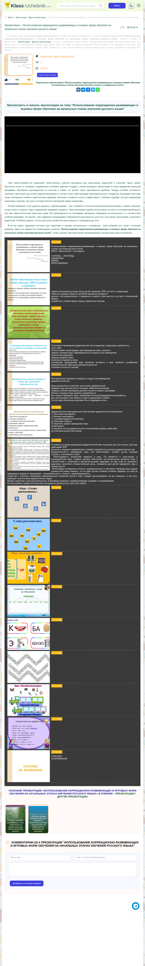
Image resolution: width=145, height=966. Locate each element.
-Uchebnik (31, 5)
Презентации (21, 17)
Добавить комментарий (27, 883)
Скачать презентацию (47, 75)
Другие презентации (37, 17)
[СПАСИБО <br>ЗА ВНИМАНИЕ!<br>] (28, 781)
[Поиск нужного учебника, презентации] (100, 6)
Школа (10, 17)
